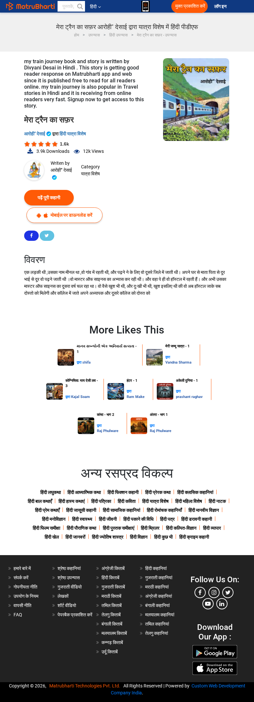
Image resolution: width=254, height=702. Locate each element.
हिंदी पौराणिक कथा (81, 528)
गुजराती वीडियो (70, 587)
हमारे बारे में (22, 568)
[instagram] (214, 592)
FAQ (18, 614)
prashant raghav (189, 397)
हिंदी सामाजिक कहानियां (121, 510)
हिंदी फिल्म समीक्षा (46, 528)
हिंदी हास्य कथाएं (72, 501)
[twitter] (227, 592)
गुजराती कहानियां (158, 577)
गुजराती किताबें (113, 587)
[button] (79, 6)
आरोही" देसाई (35, 133)
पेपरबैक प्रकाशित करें (75, 614)
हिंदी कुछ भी (163, 537)
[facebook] (200, 592)
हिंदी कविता (127, 501)
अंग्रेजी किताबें (113, 568)
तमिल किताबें (112, 605)
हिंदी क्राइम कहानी (194, 537)
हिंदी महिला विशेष (188, 501)
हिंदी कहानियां (156, 568)
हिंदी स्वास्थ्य (82, 519)
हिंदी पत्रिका (101, 501)
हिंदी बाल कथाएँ (40, 501)
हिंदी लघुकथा (50, 492)
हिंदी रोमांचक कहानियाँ (164, 510)
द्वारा (79, 362)
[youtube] (208, 603)
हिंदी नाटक (217, 501)
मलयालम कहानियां (159, 614)
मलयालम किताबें (114, 633)
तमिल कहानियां (157, 624)
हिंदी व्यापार (212, 528)
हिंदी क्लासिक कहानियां (195, 492)
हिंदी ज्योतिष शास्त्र (107, 537)
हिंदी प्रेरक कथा (158, 492)
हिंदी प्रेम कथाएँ (47, 510)
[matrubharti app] (145, 6)
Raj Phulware (107, 431)
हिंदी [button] (93, 6)
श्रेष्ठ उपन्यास (69, 577)
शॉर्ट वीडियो (67, 605)
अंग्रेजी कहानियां (158, 596)
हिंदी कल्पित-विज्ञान (181, 528)
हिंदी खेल (52, 537)
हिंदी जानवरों (75, 537)
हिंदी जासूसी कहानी (81, 510)
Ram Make (136, 397)
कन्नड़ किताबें (112, 642)
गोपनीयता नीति (25, 587)
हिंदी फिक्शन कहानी (123, 492)
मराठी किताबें (111, 596)
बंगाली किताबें (112, 624)
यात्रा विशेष (90, 173)
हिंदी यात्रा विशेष (73, 133)
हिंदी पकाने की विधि (138, 519)
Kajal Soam (80, 397)
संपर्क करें (21, 577)
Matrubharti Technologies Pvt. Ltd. (85, 685)
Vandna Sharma (178, 362)
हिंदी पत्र (167, 519)
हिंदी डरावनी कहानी (196, 519)
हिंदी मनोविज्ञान (53, 519)
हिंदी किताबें (110, 577)
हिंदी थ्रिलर (150, 528)
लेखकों (63, 596)
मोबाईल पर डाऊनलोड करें (71, 215)
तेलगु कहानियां (156, 633)
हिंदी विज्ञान (139, 537)
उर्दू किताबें (110, 651)
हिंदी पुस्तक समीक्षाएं (118, 528)
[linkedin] (222, 603)
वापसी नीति (22, 605)
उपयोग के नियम (26, 596)
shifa (86, 362)
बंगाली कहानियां (157, 605)
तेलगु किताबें (111, 614)
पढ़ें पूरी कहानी (49, 197)
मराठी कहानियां (157, 587)
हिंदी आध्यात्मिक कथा (84, 492)
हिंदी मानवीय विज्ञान (204, 510)
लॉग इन (221, 6)
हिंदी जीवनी (108, 519)
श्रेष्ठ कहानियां (69, 568)
